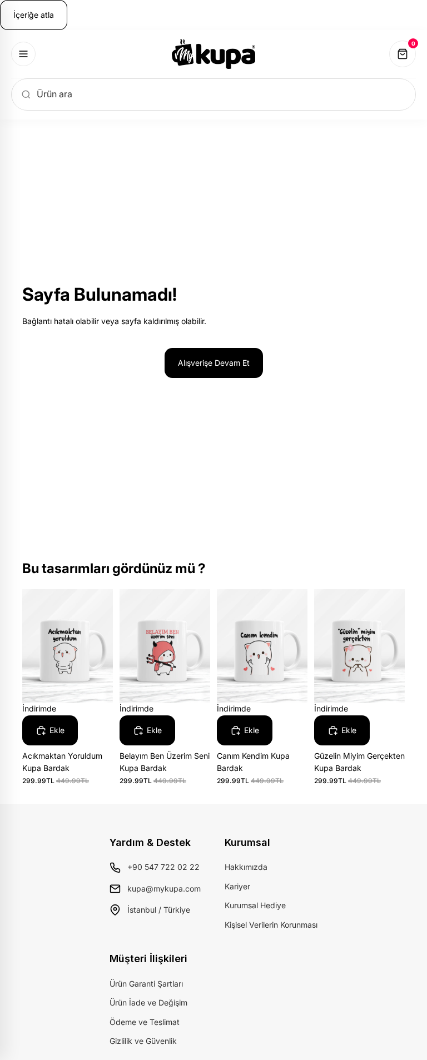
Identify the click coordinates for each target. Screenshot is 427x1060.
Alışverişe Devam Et (214, 362)
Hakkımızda (246, 867)
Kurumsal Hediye (255, 905)
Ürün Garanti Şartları (146, 983)
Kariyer (237, 886)
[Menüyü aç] (23, 54)
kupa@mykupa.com (164, 888)
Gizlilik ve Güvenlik (143, 1041)
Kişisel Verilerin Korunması (271, 924)
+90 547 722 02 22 (163, 867)
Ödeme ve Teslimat (145, 1022)
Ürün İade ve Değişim (148, 1002)
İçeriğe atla (33, 14)
